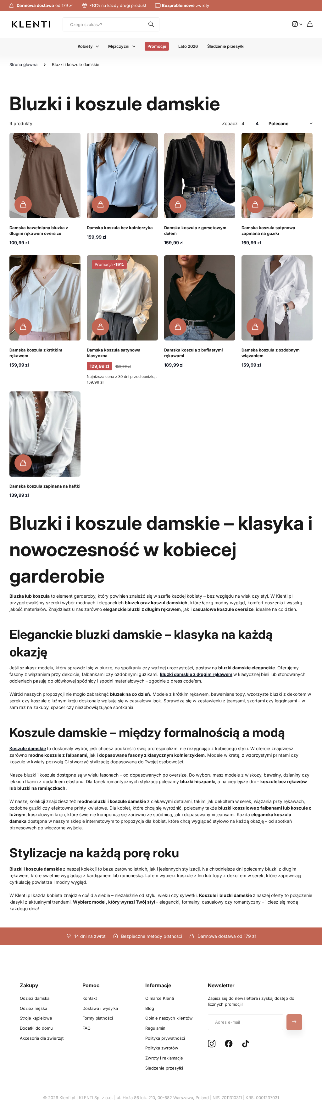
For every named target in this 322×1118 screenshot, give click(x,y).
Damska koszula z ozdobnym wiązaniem (271, 352)
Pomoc (90, 985)
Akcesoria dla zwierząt (42, 1038)
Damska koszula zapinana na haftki (44, 486)
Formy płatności (97, 1018)
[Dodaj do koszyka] (23, 204)
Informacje (158, 985)
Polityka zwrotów (161, 1047)
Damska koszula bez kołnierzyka (120, 227)
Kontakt (89, 998)
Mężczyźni (118, 46)
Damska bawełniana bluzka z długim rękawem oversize (38, 230)
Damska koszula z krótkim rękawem (35, 352)
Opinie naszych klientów (169, 1018)
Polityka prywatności (165, 1038)
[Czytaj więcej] (297, 24)
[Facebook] (229, 1044)
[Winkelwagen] (310, 24)
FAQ (86, 1028)
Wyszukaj (151, 24)
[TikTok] (245, 1044)
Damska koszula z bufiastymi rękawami (193, 352)
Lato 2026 (188, 46)
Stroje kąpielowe (36, 1018)
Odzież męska (33, 1008)
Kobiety (85, 46)
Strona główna (23, 64)
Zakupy (29, 985)
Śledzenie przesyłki (225, 46)
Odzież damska (34, 998)
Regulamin (155, 1028)
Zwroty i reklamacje (164, 1057)
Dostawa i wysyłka (100, 1008)
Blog (149, 1008)
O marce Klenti (159, 998)
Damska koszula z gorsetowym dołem (195, 230)
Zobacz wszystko (98, 46)
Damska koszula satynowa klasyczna (114, 352)
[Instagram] (211, 1044)
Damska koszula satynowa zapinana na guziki (268, 230)
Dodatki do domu (36, 1028)
